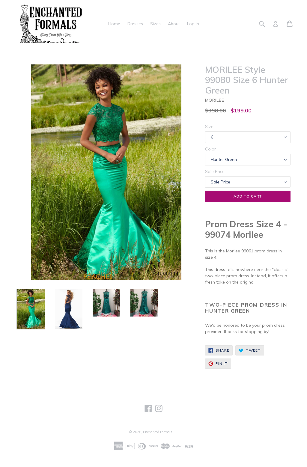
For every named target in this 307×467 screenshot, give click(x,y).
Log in (193, 23)
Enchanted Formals (157, 432)
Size (209, 126)
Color (210, 149)
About (174, 23)
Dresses (135, 23)
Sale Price (215, 171)
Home (114, 23)
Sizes (155, 23)
